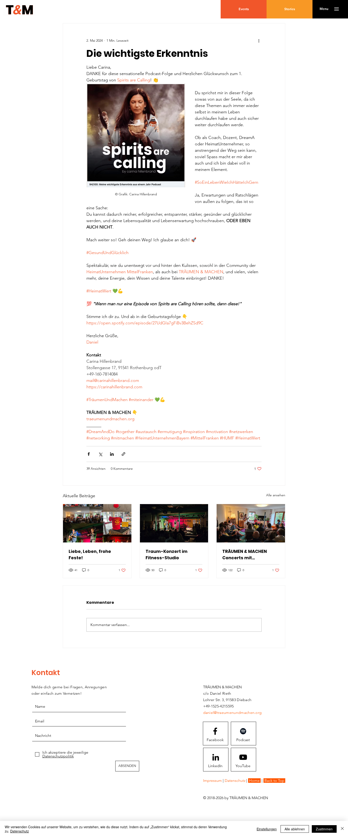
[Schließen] (342, 829)
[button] (324, 9)
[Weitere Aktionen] (259, 40)
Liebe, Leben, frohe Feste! (90, 554)
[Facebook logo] (215, 731)
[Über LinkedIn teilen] (112, 454)
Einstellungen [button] (267, 829)
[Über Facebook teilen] (88, 454)
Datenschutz (19, 831)
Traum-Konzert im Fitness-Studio (166, 554)
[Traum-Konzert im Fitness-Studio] (174, 523)
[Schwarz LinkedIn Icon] (215, 757)
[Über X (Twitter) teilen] (100, 454)
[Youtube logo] (243, 757)
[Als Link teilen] (123, 454)
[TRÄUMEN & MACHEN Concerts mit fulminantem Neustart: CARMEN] (251, 523)
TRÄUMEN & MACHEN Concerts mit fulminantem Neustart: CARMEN (248, 554)
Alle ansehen (275, 495)
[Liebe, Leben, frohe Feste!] (97, 523)
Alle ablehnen (295, 829)
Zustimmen (324, 829)
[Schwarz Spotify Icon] (243, 731)
